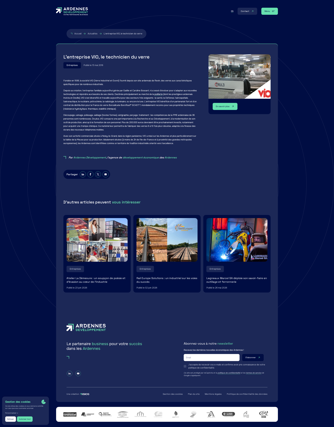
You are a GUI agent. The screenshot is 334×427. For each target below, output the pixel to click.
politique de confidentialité (229, 373)
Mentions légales (213, 394)
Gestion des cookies (173, 394)
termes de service (253, 373)
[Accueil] (72, 11)
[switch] (225, 366)
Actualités (92, 33)
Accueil (77, 33)
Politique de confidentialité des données (247, 394)
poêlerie (158, 94)
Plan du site (194, 394)
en (232, 11)
